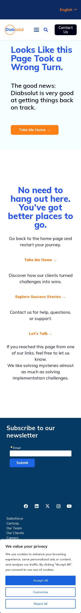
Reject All (40, 604)
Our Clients (15, 533)
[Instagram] (58, 506)
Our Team (14, 528)
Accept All (40, 580)
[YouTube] (69, 506)
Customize (40, 592)
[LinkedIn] (36, 506)
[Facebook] (26, 506)
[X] (47, 506)
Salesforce (14, 518)
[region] (40, 576)
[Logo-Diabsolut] (14, 29)
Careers (12, 538)
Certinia (12, 523)
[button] (68, 9)
